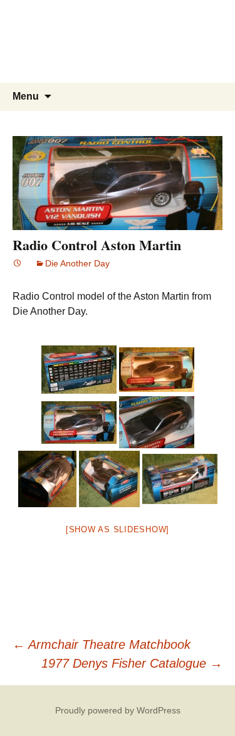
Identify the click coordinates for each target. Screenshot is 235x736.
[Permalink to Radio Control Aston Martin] (18, 263)
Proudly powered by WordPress (117, 710)
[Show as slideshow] (117, 529)
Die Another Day (77, 263)
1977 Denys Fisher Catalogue (131, 663)
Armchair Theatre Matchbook (102, 644)
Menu (26, 96)
